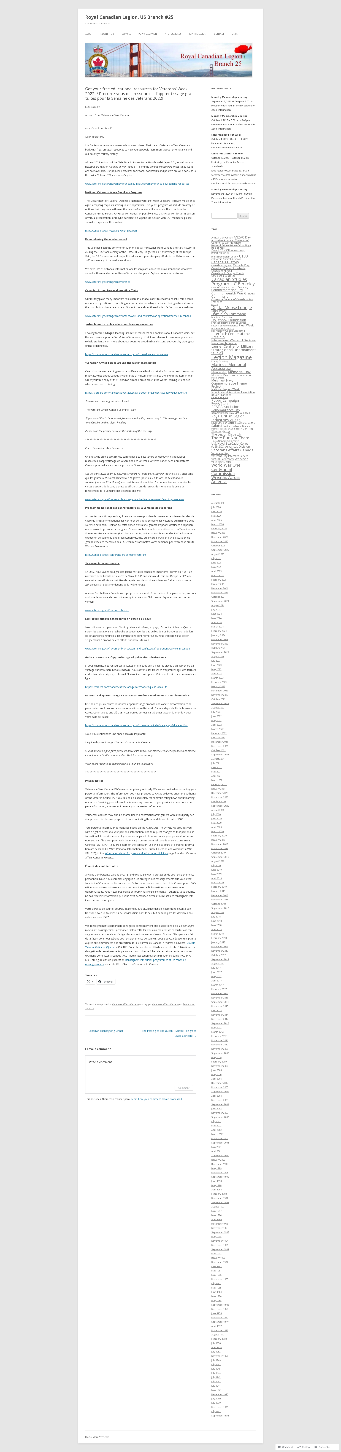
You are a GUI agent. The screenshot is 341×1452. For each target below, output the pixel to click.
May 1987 (216, 1270)
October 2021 (218, 750)
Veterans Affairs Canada (125, 1004)
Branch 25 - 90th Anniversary (228, 250)
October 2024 (218, 596)
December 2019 (219, 844)
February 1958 (219, 1338)
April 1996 (216, 1219)
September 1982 (220, 1304)
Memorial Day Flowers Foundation (231, 375)
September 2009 (220, 1053)
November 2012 (219, 1019)
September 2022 (220, 703)
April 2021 (216, 775)
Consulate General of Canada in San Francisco (232, 301)
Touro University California (225, 440)
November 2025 (219, 541)
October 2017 (218, 955)
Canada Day (241, 265)
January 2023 (218, 686)
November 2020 (219, 797)
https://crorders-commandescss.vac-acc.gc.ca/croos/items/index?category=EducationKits (136, 392)
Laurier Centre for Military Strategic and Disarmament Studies (233, 349)
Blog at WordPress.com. (97, 1436)
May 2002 (216, 1125)
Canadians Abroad (221, 270)
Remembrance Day (225, 410)
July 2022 (216, 711)
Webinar (241, 459)
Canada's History (225, 262)
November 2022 (219, 694)
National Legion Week (225, 389)
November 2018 (219, 899)
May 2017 (216, 976)
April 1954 (216, 1347)
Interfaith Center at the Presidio (230, 335)
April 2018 (216, 929)
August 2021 (217, 758)
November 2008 (219, 1065)
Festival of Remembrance (224, 325)
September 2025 (220, 549)
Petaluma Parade (219, 397)
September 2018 (220, 908)
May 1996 (216, 1215)
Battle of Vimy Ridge (240, 245)
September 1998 (220, 1176)
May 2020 (216, 822)
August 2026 (217, 502)
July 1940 (216, 1398)
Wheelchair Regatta (221, 461)
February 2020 (219, 835)
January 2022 (218, 737)
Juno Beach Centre (224, 343)
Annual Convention (222, 237)
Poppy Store (219, 403)
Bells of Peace (218, 247)
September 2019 (220, 856)
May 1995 (216, 1236)
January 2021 (218, 788)
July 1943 (216, 1377)
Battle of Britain (220, 245)
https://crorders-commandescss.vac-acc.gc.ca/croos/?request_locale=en (126, 354)
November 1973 (219, 1330)
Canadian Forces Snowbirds (228, 268)
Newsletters (107, 33)
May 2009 (216, 1057)
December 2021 (219, 741)
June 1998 (216, 1181)
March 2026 (217, 524)
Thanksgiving (220, 431)
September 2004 (220, 1091)
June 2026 (216, 511)
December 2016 (219, 993)
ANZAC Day (242, 237)
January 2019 (218, 891)
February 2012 (219, 1036)
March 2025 (217, 575)
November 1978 (219, 1309)
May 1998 (216, 1185)
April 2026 (216, 520)
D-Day (214, 304)
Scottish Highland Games (236, 426)
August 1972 (217, 1334)
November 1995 (219, 1228)
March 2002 (217, 1134)
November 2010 (219, 1044)
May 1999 (216, 1168)
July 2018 (216, 916)
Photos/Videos (173, 33)
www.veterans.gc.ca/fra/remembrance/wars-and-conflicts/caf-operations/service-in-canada (137, 648)
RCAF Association (225, 406)
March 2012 (217, 1031)
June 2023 (216, 665)
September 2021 (220, 754)
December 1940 (219, 1394)
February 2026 (219, 528)
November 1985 (219, 1279)
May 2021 (216, 771)
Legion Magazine (231, 357)
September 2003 (220, 1104)
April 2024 (216, 622)
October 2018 (218, 903)
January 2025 (218, 584)
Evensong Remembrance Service (228, 322)
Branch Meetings (220, 252)
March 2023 (217, 677)
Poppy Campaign (148, 33)
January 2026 (218, 532)
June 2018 (216, 920)
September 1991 (220, 1249)
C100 (243, 256)
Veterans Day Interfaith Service (229, 456)
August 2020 (217, 810)
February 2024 (219, 630)
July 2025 (216, 558)
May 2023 (216, 669)
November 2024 (219, 592)
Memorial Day (239, 371)
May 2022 (216, 720)
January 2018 (218, 942)
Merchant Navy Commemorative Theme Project (229, 383)
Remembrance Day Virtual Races (230, 413)
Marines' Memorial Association (228, 366)
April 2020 (216, 827)
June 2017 (216, 972)
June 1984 (216, 1291)
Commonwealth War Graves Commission (233, 295)
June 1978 (216, 1313)
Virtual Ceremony (222, 459)
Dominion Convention (222, 317)
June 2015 (216, 1010)
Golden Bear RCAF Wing (222, 328)
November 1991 (219, 1245)
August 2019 (217, 861)
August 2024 (217, 605)
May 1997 (216, 1210)
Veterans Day (220, 453)
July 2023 (216, 660)
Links (234, 33)
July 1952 (216, 1351)
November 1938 (219, 1407)
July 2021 (216, 763)
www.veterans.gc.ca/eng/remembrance (107, 281)
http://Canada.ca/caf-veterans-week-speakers (111, 230)
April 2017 (216, 980)
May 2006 (216, 1074)
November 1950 (219, 1355)
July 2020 (216, 814)
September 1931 (220, 1415)
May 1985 (216, 1287)
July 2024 (216, 609)
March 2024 (217, 626)
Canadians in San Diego (223, 275)
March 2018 (217, 933)
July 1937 (216, 1411)
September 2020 (220, 805)
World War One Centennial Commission (225, 469)
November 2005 (219, 1087)
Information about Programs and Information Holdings (136, 853)
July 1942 (216, 1381)
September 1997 (220, 1202)
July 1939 (216, 1402)
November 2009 (219, 1048)
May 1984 (216, 1296)
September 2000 (220, 1155)
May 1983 (216, 1300)
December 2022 (219, 690)
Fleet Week (246, 325)
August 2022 (217, 707)
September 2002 (220, 1117)
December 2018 (219, 895)
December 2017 (219, 946)
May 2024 (216, 618)
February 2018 (219, 938)
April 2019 (216, 878)
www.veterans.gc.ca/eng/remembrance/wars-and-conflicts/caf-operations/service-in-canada (138, 316)
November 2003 (219, 1100)
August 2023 (217, 656)
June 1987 (216, 1266)
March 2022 (217, 729)
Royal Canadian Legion (222, 422)
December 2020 (219, 793)
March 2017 (217, 984)
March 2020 (217, 831)
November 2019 (219, 848)
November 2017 (219, 950)
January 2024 (218, 635)
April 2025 (216, 571)
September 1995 (220, 1232)
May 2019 (216, 874)
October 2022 (218, 699)
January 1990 (218, 1257)
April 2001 (216, 1151)
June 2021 (216, 767)
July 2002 (216, 1121)
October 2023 (218, 647)
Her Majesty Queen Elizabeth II (228, 330)
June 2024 (216, 613)
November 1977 (219, 1317)
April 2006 (216, 1078)
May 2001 (216, 1146)
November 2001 (219, 1138)
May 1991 (216, 1253)
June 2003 (216, 1108)
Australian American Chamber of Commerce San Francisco (230, 241)
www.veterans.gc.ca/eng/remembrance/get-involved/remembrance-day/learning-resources (137, 183)
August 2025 (217, 554)
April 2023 (216, 673)
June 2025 (216, 562)
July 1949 (216, 1360)
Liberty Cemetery (219, 361)
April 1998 (216, 1189)
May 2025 (216, 566)
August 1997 (217, 1206)
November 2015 (219, 1006)
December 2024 (219, 588)
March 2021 (217, 780)
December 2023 (219, 639)
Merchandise (217, 377)
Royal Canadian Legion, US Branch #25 (129, 17)
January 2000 (218, 1159)
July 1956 (216, 1343)
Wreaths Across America (225, 479)
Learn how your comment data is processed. (156, 1099)
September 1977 (220, 1321)
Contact (219, 33)
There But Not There (230, 437)
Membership (219, 372)
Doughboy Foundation (228, 320)
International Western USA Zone (233, 340)
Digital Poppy (218, 311)
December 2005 (219, 1083)
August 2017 (217, 963)
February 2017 (219, 989)
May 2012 (216, 1027)
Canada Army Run (221, 265)
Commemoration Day (227, 290)
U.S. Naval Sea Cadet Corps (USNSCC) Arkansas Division (230, 445)
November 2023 (219, 643)
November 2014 (219, 1014)
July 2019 (216, 865)
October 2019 (218, 852)
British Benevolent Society (224, 256)
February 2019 (219, 886)
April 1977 (216, 1326)
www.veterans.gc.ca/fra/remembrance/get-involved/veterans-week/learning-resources (134, 499)
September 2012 (220, 1023)
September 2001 (220, 1142)
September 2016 (220, 1001)
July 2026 (216, 507)
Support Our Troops (244, 428)
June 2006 (216, 1070)
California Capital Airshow (226, 259)
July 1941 (216, 1385)
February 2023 (219, 682)
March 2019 (217, 882)
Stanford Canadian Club (222, 429)
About (89, 33)
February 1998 (219, 1193)
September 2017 (220, 959)
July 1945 (216, 1368)
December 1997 (219, 1198)
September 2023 (220, 652)
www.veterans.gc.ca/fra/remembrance (107, 610)
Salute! (216, 425)
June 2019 (216, 869)
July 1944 (216, 1373)
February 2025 (219, 579)
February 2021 (219, 784)
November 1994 (219, 1240)
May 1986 (216, 1274)
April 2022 (216, 724)
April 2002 (216, 1129)
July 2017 (216, 967)
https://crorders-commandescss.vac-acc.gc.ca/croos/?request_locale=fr (126, 687)
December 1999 (219, 1164)
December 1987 (219, 1262)
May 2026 (216, 515)
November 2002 (219, 1112)
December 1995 (219, 1223)
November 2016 (219, 997)
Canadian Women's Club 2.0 (224, 287)
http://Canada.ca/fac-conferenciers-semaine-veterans (116, 554)
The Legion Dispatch (226, 434)
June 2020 (216, 818)
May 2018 (216, 925)
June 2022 (216, 716)
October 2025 (218, 545)
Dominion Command (228, 314)
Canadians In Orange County (227, 273)
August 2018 (217, 912)
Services (126, 33)
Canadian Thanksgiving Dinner (104, 1030)
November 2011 (219, 1040)
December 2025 (219, 537)
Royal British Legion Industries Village (228, 418)
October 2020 (218, 801)
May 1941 (216, 1390)
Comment (184, 1087)
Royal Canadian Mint (245, 423)
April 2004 (216, 1095)
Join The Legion (197, 33)
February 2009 (219, 1061)
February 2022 (219, 733)
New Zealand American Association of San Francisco (233, 393)
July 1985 (216, 1283)
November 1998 (219, 1172)
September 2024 (220, 601)
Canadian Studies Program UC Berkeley (233, 281)
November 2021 (219, 746)
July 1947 (216, 1364)
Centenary (243, 287)
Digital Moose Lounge (231, 307)
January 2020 (218, 839)
